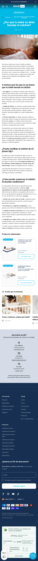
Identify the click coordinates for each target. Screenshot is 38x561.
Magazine (7, 17)
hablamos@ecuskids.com (19, 360)
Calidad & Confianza (8, 406)
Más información (19, 555)
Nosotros (5, 400)
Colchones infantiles (7, 443)
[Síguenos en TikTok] (18, 494)
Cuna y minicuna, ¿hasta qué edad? (16, 317)
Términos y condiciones (8, 515)
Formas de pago (26, 412)
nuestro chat (19, 370)
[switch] (4, 557)
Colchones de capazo (8, 439)
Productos (24, 415)
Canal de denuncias (7, 517)
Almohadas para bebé (8, 446)
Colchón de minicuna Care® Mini (24, 266)
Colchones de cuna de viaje (8, 435)
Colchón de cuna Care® (25, 240)
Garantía (23, 409)
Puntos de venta (7, 409)
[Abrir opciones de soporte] (32, 556)
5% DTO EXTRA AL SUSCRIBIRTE (19, 1)
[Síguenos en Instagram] (8, 494)
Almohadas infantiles (8, 449)
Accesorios (5, 452)
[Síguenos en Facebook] (3, 494)
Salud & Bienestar (19, 12)
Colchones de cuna (7, 428)
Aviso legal (30, 515)
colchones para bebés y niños (16, 138)
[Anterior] (2, 2)
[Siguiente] (35, 2)
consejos (25, 196)
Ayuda (23, 400)
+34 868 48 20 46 (19, 349)
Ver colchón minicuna (26, 282)
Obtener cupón (19, 486)
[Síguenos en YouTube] (13, 494)
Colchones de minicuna (8, 431)
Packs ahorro (5, 455)
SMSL (11, 121)
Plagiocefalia (5, 403)
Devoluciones (25, 406)
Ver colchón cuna (26, 256)
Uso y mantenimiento (27, 419)
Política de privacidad (21, 515)
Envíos (23, 403)
